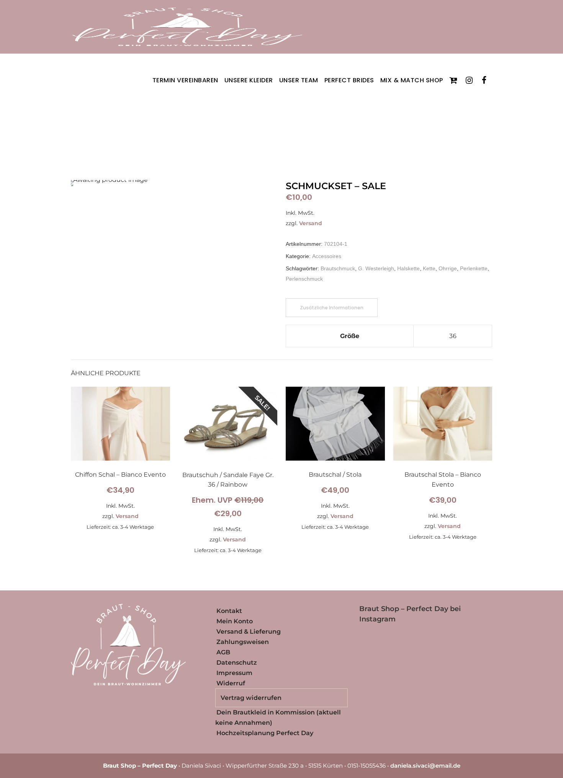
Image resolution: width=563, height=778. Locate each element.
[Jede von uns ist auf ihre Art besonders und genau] (477, 666)
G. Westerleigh (376, 268)
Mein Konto (234, 621)
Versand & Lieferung (248, 631)
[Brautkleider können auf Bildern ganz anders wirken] (408, 687)
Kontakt (229, 611)
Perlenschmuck (304, 279)
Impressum (234, 673)
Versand (310, 223)
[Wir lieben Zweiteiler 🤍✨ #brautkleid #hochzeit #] (443, 645)
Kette (429, 268)
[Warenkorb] (454, 80)
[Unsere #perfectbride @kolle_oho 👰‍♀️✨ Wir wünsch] (477, 645)
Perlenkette (474, 268)
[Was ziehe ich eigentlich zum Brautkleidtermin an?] (374, 645)
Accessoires (326, 256)
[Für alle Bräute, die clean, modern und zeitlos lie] (443, 666)
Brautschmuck (338, 268)
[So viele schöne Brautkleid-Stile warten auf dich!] (443, 687)
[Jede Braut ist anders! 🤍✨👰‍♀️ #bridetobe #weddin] (408, 645)
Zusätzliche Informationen (331, 307)
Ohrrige (448, 268)
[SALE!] (228, 459)
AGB (223, 652)
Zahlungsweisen (242, 642)
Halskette (408, 268)
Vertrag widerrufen (251, 697)
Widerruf (230, 683)
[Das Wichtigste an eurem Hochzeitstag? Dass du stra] (408, 666)
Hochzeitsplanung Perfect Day (264, 733)
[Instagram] (471, 80)
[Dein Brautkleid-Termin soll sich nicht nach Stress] (374, 666)
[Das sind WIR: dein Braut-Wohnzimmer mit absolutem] (477, 687)
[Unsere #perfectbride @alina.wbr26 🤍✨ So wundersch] (374, 687)
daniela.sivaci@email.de (425, 765)
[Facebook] (486, 80)
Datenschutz (236, 662)
